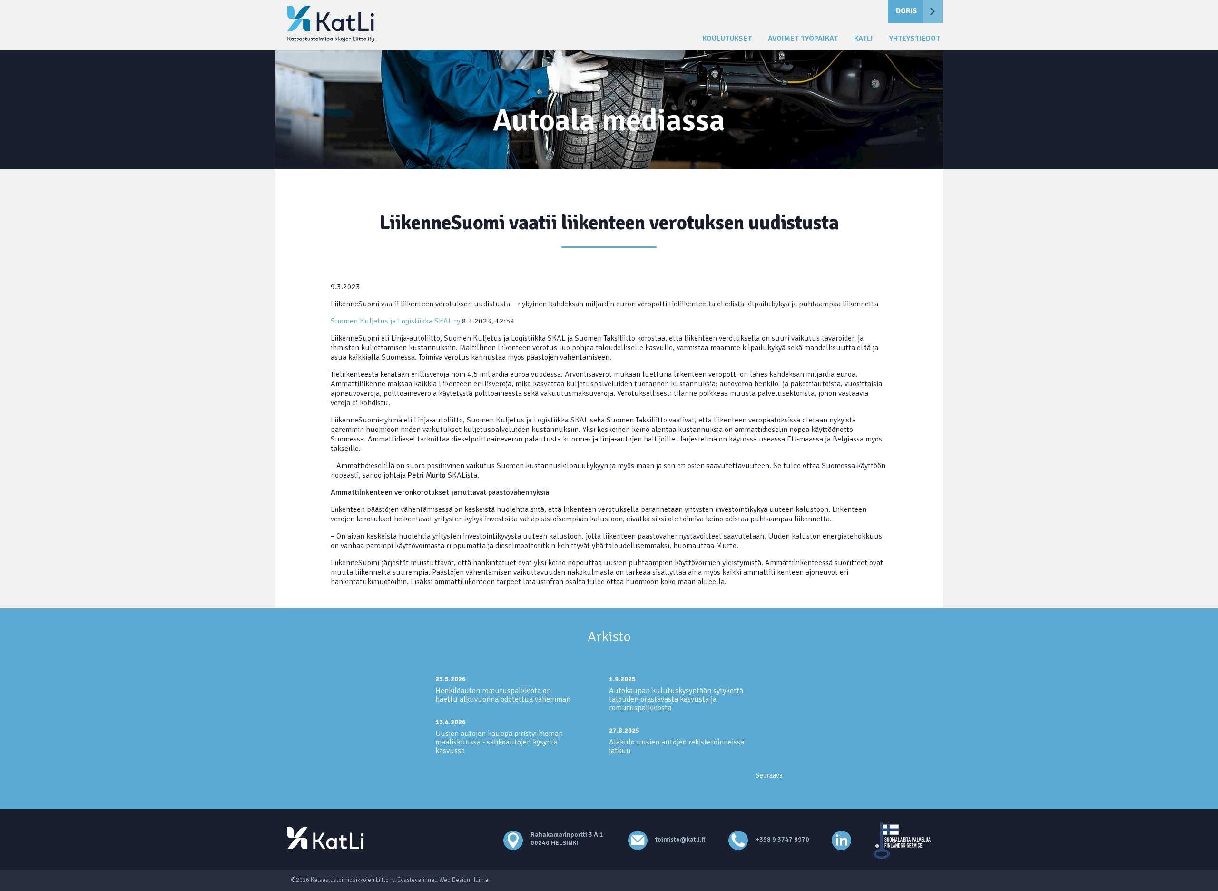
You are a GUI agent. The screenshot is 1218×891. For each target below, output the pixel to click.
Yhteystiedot (914, 38)
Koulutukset (727, 38)
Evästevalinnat (416, 880)
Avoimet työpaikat (803, 38)
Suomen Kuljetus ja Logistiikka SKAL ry (395, 321)
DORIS (906, 11)
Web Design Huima (463, 880)
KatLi (863, 38)
